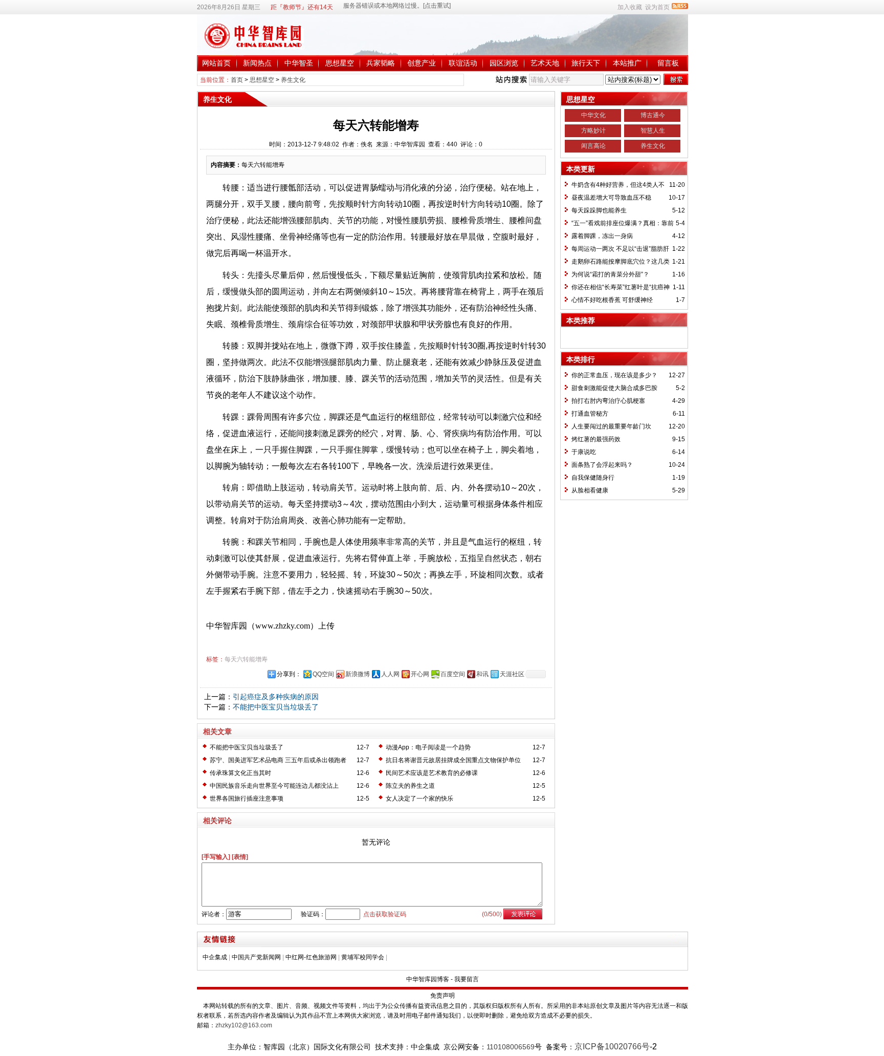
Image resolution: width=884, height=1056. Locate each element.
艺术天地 (545, 63)
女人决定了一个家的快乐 (419, 798)
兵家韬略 (380, 63)
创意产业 (421, 63)
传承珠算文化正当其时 (240, 773)
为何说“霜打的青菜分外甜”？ (610, 274)
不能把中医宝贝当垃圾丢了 (276, 707)
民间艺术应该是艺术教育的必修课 (432, 773)
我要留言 (466, 979)
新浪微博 (357, 674)
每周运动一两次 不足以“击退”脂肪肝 (620, 248)
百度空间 (452, 674)
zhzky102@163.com (243, 1025)
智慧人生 (652, 130)
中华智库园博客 (427, 979)
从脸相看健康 (589, 490)
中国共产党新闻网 (256, 957)
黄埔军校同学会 (362, 957)
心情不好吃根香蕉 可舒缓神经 (612, 300)
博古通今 (652, 115)
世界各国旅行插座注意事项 (246, 798)
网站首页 (216, 63)
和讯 (482, 674)
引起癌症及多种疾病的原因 (276, 697)
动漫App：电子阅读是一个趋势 (428, 747)
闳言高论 (593, 145)
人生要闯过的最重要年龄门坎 (611, 426)
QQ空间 (323, 674)
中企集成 (215, 957)
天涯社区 (512, 674)
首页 (237, 79)
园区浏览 (504, 63)
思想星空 (339, 63)
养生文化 (293, 79)
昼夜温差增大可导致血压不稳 (611, 197)
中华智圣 (298, 63)
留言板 (668, 63)
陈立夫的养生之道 (410, 785)
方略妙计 (593, 130)
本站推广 (627, 63)
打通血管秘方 (589, 413)
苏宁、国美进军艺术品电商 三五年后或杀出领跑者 (278, 760)
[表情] (240, 856)
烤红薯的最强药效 (596, 439)
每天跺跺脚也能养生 (599, 210)
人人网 (390, 674)
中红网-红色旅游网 (311, 957)
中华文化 (593, 115)
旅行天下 (585, 63)
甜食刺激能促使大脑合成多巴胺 (614, 388)
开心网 (420, 674)
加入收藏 (629, 7)
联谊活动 (463, 63)
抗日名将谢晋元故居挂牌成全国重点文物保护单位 (453, 760)
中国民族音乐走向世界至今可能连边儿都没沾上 (274, 785)
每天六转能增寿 (246, 659)
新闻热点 (257, 63)
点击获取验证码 (384, 914)
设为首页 (657, 7)
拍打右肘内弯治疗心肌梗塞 (608, 400)
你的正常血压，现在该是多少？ (614, 375)
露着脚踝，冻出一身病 (602, 236)
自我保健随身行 (592, 477)
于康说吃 (583, 452)
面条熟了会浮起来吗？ (602, 464)
